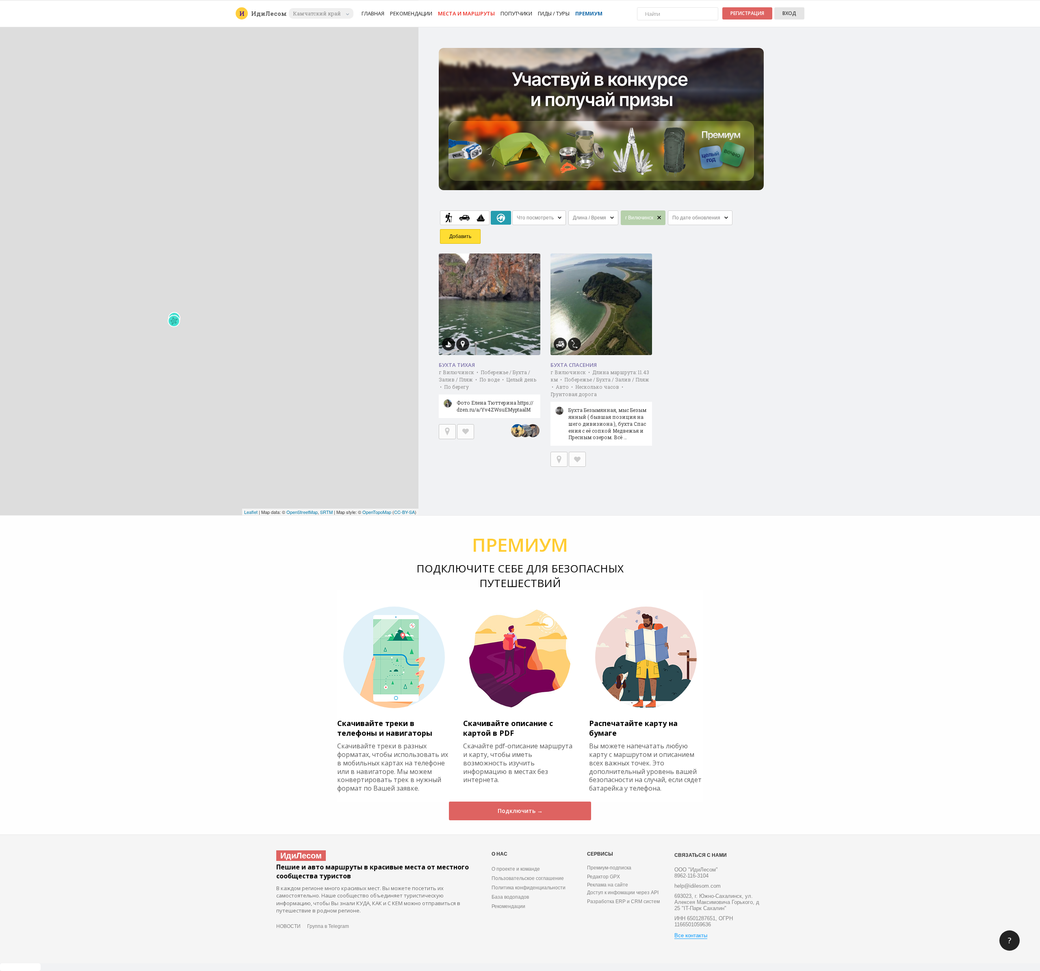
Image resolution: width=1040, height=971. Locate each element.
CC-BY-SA (404, 512)
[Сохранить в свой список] (465, 431)
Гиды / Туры (554, 13)
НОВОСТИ (288, 926)
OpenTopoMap (376, 512)
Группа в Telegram (328, 926)
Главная (373, 13)
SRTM (326, 512)
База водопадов (510, 897)
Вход (789, 13)
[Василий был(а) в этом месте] (525, 430)
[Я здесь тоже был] (447, 431)
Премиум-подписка (609, 868)
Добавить (460, 236)
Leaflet (251, 512)
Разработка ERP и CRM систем (623, 901)
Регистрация (747, 13)
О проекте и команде (516, 869)
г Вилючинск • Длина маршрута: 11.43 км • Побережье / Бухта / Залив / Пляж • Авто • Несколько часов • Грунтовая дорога (599, 404)
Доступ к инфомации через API (623, 892)
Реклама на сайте (607, 885)
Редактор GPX (603, 877)
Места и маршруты (466, 13)
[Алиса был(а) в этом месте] (533, 430)
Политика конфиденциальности (529, 888)
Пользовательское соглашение (528, 878)
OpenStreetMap (302, 512)
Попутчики (516, 13)
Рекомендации (411, 13)
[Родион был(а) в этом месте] (517, 430)
